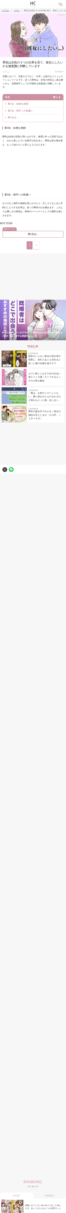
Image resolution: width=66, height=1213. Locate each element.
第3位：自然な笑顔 (18, 104)
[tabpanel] (33, 320)
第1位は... (13, 117)
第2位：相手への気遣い (20, 111)
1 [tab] (13, 338)
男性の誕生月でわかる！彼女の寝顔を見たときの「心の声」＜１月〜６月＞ (44, 415)
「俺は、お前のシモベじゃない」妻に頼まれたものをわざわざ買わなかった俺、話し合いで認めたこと (44, 397)
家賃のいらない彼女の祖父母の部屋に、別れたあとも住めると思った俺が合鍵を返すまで (44, 360)
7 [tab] (52, 338)
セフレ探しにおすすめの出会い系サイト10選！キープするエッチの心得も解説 (44, 377)
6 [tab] (45, 338)
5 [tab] (39, 338)
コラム (17, 11)
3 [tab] (26, 338)
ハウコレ (5, 11)
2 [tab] (20, 338)
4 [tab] (33, 338)
